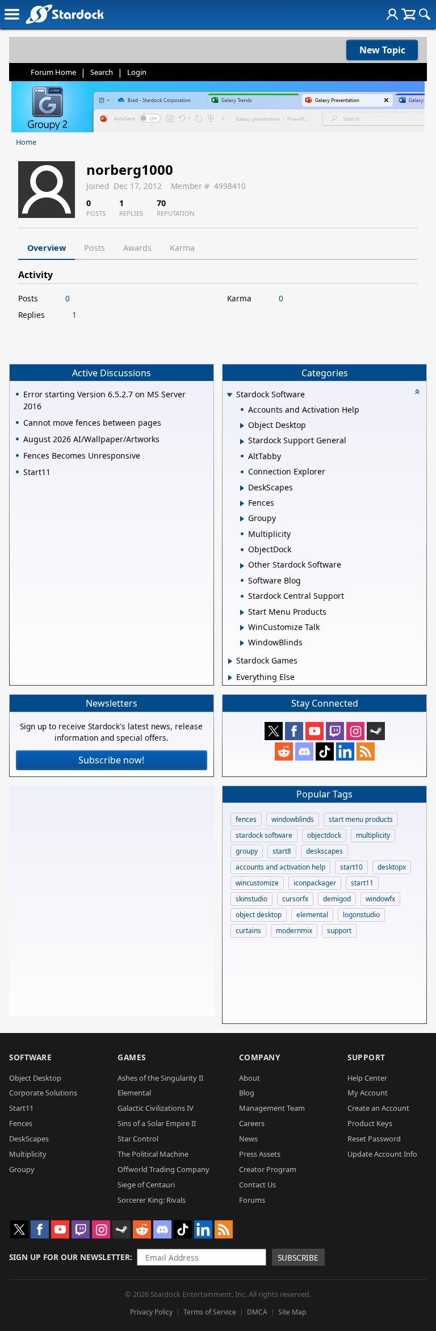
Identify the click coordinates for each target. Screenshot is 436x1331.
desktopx (392, 867)
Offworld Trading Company (163, 1169)
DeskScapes (29, 1138)
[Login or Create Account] (392, 14)
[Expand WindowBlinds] (242, 643)
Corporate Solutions (43, 1093)
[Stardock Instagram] (355, 731)
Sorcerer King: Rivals (152, 1200)
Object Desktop (35, 1078)
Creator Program (267, 1169)
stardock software (264, 835)
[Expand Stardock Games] (230, 661)
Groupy (22, 1169)
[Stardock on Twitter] (273, 731)
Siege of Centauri (146, 1184)
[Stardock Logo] (64, 14)
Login (136, 72)
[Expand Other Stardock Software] (242, 566)
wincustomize (257, 883)
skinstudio (251, 899)
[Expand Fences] (242, 503)
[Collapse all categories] (417, 391)
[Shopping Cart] (408, 14)
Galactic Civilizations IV (156, 1108)
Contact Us (257, 1184)
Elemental (134, 1093)
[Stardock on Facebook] (294, 731)
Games (132, 1057)
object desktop (259, 914)
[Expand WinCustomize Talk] (242, 628)
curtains (248, 930)
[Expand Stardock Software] (230, 395)
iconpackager (315, 883)
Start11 (21, 1108)
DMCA (257, 1312)
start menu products (361, 819)
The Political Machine (153, 1154)
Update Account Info (382, 1154)
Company (259, 1057)
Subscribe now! (111, 760)
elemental (312, 914)
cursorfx (295, 899)
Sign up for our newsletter (69, 1257)
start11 (362, 883)
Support (366, 1057)
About (249, 1078)
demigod (337, 899)
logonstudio (361, 914)
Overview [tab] (46, 247)
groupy (247, 851)
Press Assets (259, 1154)
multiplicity (373, 835)
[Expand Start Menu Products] (242, 612)
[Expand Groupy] (242, 519)
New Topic (382, 50)
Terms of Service (209, 1312)
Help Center (367, 1078)
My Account (367, 1093)
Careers (252, 1123)
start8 (281, 851)
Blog (246, 1093)
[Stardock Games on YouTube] (314, 731)
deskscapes (324, 851)
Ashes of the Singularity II (160, 1078)
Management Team (272, 1108)
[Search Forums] (424, 14)
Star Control (138, 1138)
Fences (20, 1123)
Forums (252, 1200)
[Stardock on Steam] (376, 731)
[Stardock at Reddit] (284, 751)
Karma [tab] (182, 247)
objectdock (324, 835)
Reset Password (374, 1138)
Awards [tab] (137, 247)
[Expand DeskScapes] (242, 488)
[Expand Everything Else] (230, 678)
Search (101, 72)
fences (246, 819)
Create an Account (378, 1108)
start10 (351, 867)
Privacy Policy (151, 1312)
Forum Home (53, 72)
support (339, 930)
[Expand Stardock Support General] (242, 441)
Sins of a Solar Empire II (157, 1123)
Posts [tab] (94, 247)
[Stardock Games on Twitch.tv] (335, 731)
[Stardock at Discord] (304, 751)
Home (26, 142)
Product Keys (369, 1123)
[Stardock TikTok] (325, 751)
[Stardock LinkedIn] (345, 751)
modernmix (294, 930)
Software (30, 1057)
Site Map (292, 1312)
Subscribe (298, 1257)
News (248, 1138)
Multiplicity (28, 1154)
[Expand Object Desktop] (242, 426)
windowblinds (292, 819)
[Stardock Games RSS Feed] (365, 751)
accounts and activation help (280, 867)
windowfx (380, 899)
